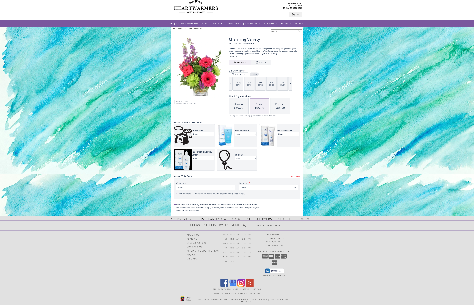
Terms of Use (245, 301)
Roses (205, 23)
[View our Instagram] (241, 286)
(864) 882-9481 (296, 8)
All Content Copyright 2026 (212, 299)
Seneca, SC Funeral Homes (225, 289)
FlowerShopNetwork (239, 299)
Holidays (269, 23)
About (284, 23)
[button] (295, 14)
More (298, 23)
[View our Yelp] (250, 286)
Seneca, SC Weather (223, 293)
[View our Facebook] (224, 286)
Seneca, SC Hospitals (250, 289)
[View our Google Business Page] (233, 286)
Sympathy (233, 23)
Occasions (251, 23)
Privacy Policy (259, 299)
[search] (300, 31)
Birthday (218, 23)
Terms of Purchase (280, 299)
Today (254, 74)
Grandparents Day (187, 23)
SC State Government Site (247, 293)
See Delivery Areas (268, 225)
